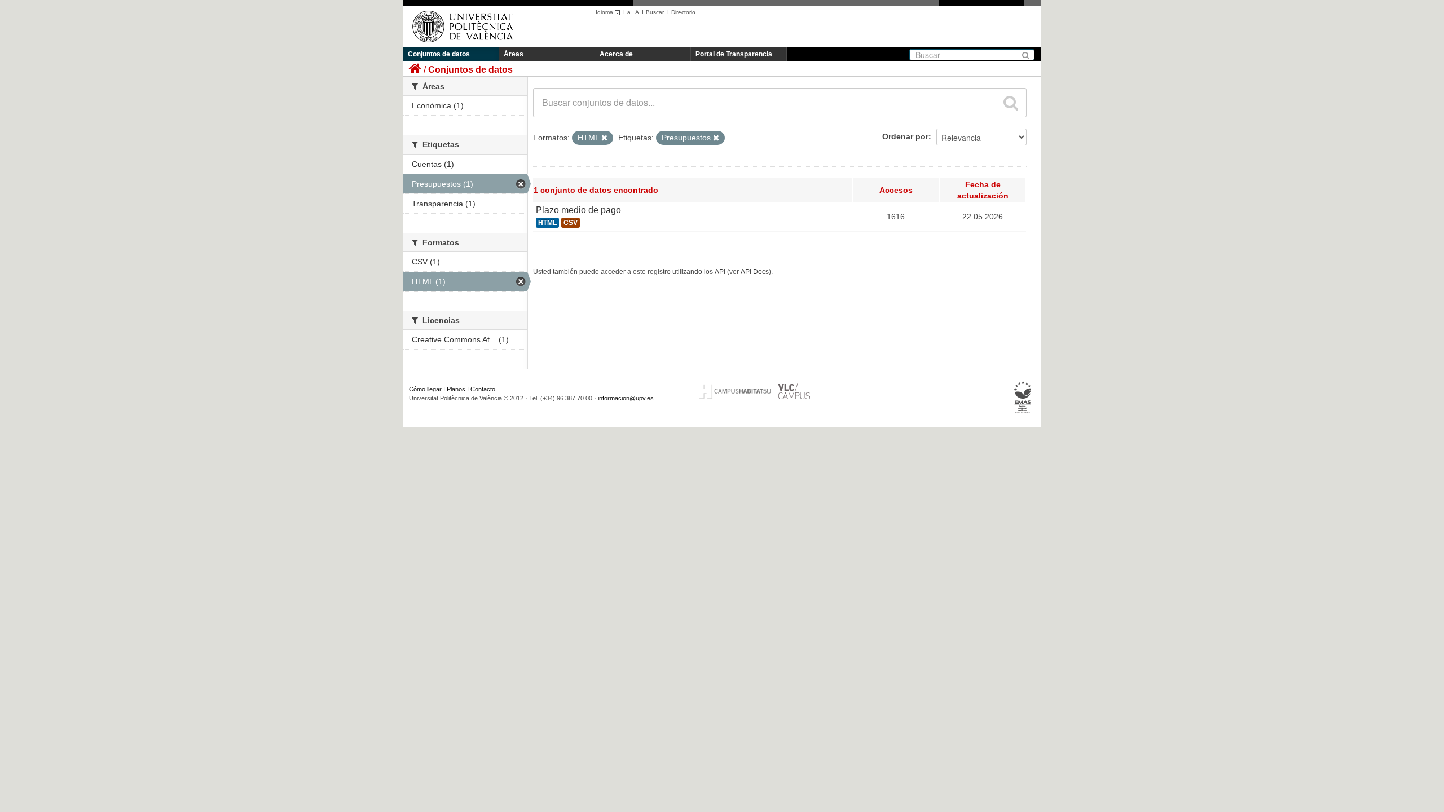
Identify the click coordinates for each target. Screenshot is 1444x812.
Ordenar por (905, 136)
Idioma (605, 12)
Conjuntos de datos (439, 54)
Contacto (482, 389)
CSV (570, 223)
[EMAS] (1023, 397)
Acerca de (616, 54)
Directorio (683, 12)
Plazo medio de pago (578, 210)
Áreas (513, 54)
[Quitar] (604, 138)
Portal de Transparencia (733, 54)
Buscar (655, 12)
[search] (1010, 102)
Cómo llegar (425, 389)
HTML (547, 223)
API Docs (755, 272)
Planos (456, 389)
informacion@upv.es (626, 398)
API (720, 272)
